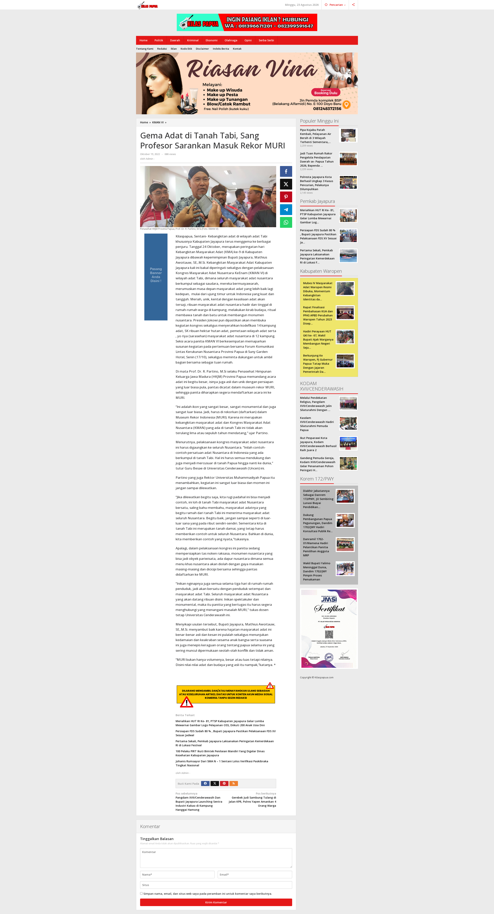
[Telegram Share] (286, 209)
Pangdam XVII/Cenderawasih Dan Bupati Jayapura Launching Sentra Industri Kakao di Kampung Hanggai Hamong (199, 802)
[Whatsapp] (286, 222)
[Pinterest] (224, 783)
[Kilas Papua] (147, 5)
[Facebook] (205, 783)
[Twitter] (215, 783)
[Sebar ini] (286, 171)
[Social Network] (353, 5)
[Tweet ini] (286, 184)
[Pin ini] (286, 196)
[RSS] (233, 783)
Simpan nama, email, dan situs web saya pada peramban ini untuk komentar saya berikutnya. (207, 893)
